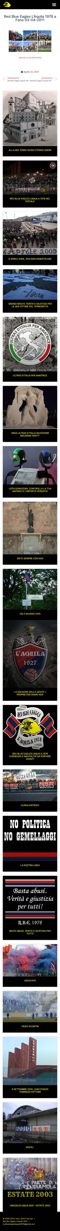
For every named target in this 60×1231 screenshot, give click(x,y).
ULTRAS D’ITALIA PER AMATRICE (30, 375)
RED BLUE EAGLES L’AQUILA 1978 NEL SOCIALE (30, 200)
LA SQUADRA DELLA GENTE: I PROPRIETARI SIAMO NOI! (30, 693)
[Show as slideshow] (30, 57)
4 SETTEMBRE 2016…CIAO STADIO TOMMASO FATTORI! (30, 1090)
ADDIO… (30, 1147)
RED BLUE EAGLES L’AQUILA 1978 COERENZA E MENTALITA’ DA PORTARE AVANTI (30, 756)
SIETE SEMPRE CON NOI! (30, 558)
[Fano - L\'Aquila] (16, 35)
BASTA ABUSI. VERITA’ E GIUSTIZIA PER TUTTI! (30, 932)
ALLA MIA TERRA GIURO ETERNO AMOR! (30, 150)
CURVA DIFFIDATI (30, 805)
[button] (54, 4)
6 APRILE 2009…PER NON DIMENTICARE (30, 258)
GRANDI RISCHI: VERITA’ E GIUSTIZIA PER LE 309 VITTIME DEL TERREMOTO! (30, 305)
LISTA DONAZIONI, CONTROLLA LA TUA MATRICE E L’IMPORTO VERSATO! (30, 490)
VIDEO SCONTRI (30, 1026)
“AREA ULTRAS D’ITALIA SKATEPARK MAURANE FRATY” (30, 434)
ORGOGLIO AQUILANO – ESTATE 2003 (30, 1205)
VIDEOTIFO (30, 980)
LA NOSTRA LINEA (30, 865)
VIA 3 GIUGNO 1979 (30, 613)
